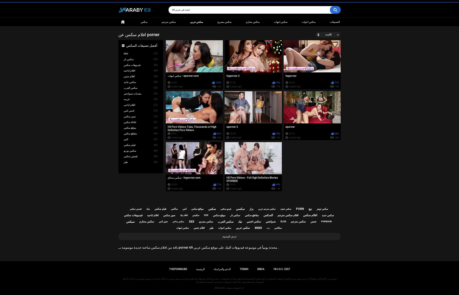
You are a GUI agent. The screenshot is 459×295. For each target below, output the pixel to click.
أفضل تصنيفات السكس (141, 45)
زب (268, 228)
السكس (268, 215)
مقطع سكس (141, 133)
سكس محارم (253, 21)
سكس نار (141, 59)
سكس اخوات (309, 21)
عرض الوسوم (230, 236)
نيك (240, 221)
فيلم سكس (141, 145)
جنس (313, 221)
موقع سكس (141, 127)
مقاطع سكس (252, 215)
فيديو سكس (226, 209)
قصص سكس (141, 156)
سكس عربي (243, 227)
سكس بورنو (141, 150)
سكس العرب (141, 87)
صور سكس (141, 116)
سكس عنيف (285, 209)
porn (300, 209)
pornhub (326, 221)
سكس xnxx (141, 122)
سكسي (240, 209)
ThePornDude (178, 269)
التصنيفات (335, 21)
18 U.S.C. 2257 (281, 269)
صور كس (163, 221)
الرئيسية (200, 269)
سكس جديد (328, 215)
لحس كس (141, 110)
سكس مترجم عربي (267, 209)
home (122, 22)
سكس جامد (141, 82)
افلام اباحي (141, 104)
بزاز (251, 209)
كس (141, 139)
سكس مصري (224, 21)
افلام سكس (310, 215)
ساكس (174, 209)
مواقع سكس (197, 209)
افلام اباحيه (141, 70)
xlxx (141, 53)
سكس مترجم (169, 21)
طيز (141, 162)
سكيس (195, 215)
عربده (141, 99)
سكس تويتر (322, 209)
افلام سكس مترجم (288, 215)
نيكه (148, 209)
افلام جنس (141, 76)
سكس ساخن (178, 221)
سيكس (130, 221)
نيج (310, 209)
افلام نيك (184, 215)
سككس (278, 228)
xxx (206, 215)
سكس (144, 21)
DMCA (260, 269)
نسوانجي (271, 221)
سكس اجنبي (254, 221)
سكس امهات (281, 21)
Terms (244, 269)
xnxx (258, 228)
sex (191, 221)
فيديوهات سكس (141, 65)
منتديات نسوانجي (141, 93)
